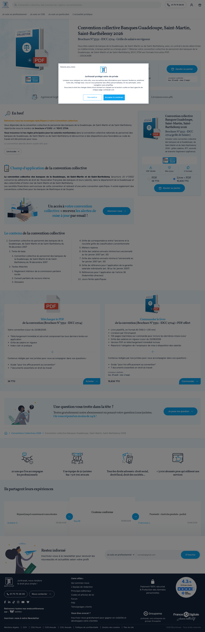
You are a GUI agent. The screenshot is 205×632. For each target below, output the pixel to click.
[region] (103, 83)
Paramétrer (92, 97)
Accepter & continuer (114, 97)
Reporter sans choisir (67, 67)
